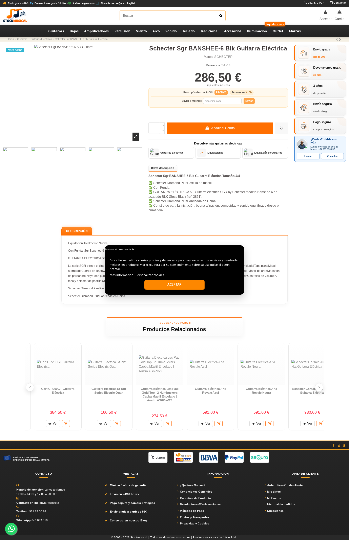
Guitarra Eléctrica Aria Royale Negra (261, 390)
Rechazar (119, 249)
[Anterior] (30, 387)
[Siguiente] (319, 387)
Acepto (174, 285)
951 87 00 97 (37, 511)
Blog (143, 520)
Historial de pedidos (281, 504)
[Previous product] (337, 39)
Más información (121, 275)
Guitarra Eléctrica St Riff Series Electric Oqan (108, 390)
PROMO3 (221, 92)
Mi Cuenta (274, 498)
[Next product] (340, 39)
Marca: (208, 57)
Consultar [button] (332, 156)
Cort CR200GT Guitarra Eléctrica (57, 390)
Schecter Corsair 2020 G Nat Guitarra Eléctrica (312, 390)
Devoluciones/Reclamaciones (200, 504)
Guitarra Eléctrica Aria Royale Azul (210, 390)
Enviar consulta (49, 502)
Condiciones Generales (196, 491)
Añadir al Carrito (223, 128)
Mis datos (274, 491)
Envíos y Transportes (194, 517)
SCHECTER (223, 57)
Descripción (77, 231)
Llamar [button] (308, 156)
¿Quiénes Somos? (192, 485)
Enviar (249, 100)
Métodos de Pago (192, 510)
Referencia (213, 65)
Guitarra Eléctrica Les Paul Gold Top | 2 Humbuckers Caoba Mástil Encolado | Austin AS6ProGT (160, 394)
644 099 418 (40, 520)
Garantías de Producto (195, 498)
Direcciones (275, 510)
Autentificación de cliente (285, 485)
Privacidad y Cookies (194, 523)
